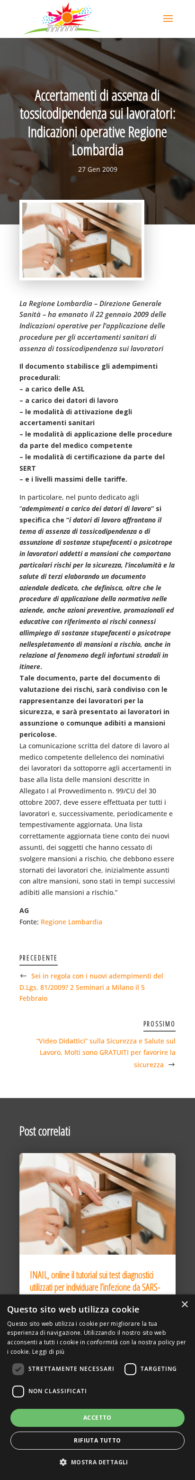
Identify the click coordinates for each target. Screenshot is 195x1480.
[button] (97, 1462)
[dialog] (97, 1387)
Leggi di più (48, 1352)
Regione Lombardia (71, 921)
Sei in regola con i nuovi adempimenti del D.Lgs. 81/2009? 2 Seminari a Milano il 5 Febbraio (91, 987)
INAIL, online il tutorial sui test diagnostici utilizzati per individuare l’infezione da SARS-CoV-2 (95, 1287)
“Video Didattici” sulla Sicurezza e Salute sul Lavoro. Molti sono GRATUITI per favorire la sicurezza (106, 1052)
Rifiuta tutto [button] (97, 1440)
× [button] (184, 1304)
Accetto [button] (97, 1418)
